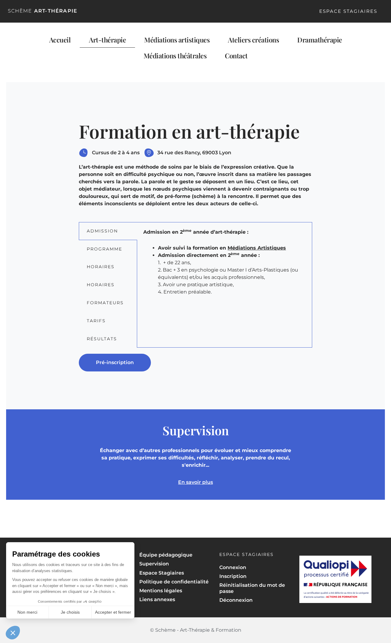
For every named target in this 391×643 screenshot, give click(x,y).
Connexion (232, 567)
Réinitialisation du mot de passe (252, 588)
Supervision (154, 564)
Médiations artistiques (177, 39)
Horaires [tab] (101, 266)
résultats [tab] (102, 339)
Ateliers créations (253, 39)
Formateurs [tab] (105, 302)
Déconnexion (236, 600)
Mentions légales (160, 591)
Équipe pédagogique (165, 555)
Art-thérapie (107, 39)
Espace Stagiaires (348, 11)
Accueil (60, 39)
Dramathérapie (319, 39)
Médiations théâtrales (175, 55)
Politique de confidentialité (174, 582)
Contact (236, 55)
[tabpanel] (224, 265)
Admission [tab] (102, 231)
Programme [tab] (104, 249)
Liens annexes (157, 599)
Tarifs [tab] (96, 320)
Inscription (233, 576)
